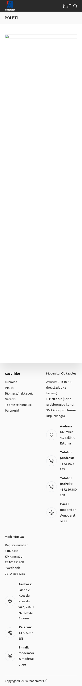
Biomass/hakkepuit (19, 393)
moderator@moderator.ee (68, 515)
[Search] (75, 6)
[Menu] (69, 6)
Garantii (10, 399)
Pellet (9, 387)
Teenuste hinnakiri (18, 405)
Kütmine (11, 382)
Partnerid (12, 410)
